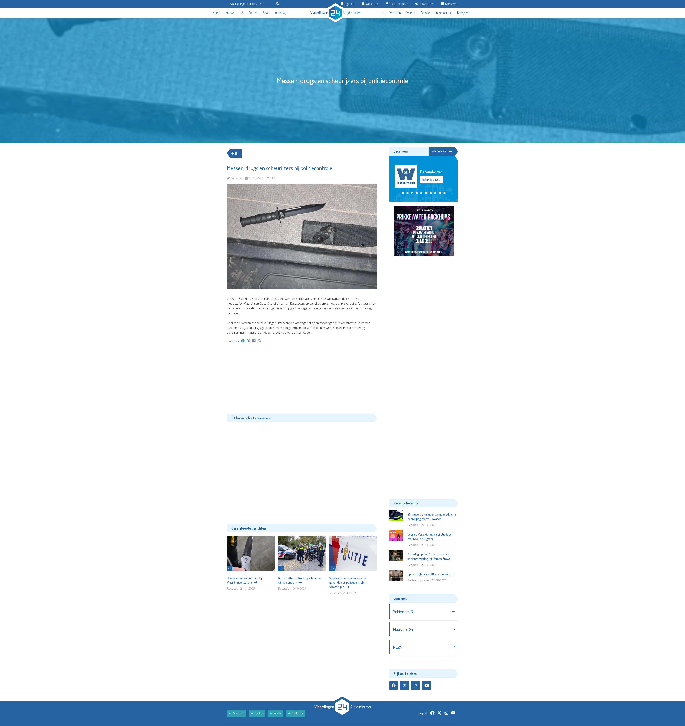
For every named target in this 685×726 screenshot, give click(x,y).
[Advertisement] (302, 380)
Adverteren (426, 4)
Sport (266, 13)
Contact (258, 713)
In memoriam (444, 13)
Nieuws (230, 13)
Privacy (277, 713)
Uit (382, 13)
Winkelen (395, 13)
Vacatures (372, 4)
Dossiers (450, 4)
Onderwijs (281, 13)
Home (216, 13)
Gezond (425, 13)
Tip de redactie (398, 4)
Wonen (410, 13)
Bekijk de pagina (431, 179)
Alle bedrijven (439, 151)
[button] (402, 193)
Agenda (349, 4)
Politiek (253, 13)
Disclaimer (297, 713)
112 (241, 13)
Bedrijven (463, 13)
